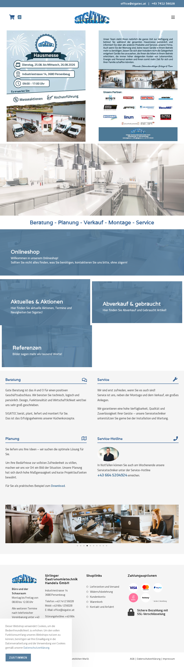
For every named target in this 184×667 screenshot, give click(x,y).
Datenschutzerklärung (148, 658)
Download (58, 486)
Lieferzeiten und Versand (104, 587)
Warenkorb (96, 602)
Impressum (169, 658)
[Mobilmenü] (173, 17)
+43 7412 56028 (163, 3)
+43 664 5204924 (112, 475)
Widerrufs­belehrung (101, 592)
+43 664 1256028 (62, 605)
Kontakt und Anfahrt (102, 607)
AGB (132, 658)
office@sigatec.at (133, 3)
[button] (9, 524)
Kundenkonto (97, 597)
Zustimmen (18, 657)
